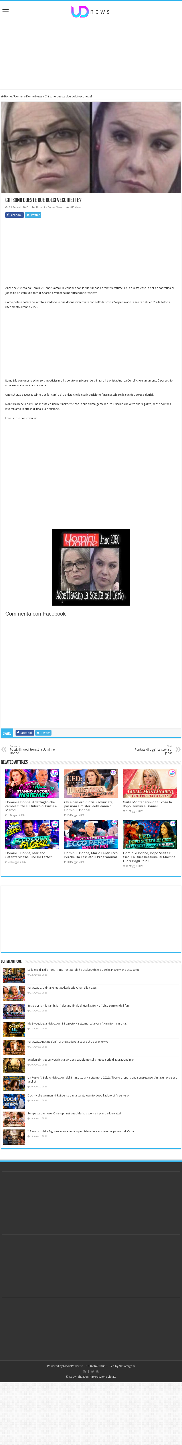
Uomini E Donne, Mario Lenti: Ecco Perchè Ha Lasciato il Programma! (91, 855)
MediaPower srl (73, 1366)
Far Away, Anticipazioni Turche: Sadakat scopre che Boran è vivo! (68, 1041)
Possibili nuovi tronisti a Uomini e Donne (32, 750)
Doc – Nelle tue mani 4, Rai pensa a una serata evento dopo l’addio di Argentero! (78, 1095)
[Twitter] (93, 1371)
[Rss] (84, 1371)
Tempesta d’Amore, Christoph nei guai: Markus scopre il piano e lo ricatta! (74, 1113)
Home (8, 96)
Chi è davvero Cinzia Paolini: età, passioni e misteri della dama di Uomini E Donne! (88, 806)
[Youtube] (97, 1371)
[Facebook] (88, 1371)
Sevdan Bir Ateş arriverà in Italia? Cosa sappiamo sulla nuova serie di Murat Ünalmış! (81, 1059)
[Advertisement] (91, 54)
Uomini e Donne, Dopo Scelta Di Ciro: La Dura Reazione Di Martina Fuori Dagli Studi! (149, 857)
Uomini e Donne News (28, 96)
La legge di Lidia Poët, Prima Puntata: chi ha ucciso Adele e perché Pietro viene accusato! (83, 969)
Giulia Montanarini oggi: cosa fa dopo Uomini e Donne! (147, 804)
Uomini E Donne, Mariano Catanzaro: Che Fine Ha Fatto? (28, 855)
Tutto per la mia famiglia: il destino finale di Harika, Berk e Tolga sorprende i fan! (78, 1005)
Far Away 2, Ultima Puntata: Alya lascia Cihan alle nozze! (62, 987)
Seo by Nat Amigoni (122, 1366)
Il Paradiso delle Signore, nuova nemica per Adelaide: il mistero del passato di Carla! (81, 1131)
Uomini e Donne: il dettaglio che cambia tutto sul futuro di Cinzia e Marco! (31, 806)
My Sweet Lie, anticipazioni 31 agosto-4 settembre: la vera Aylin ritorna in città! (77, 1023)
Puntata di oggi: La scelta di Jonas (153, 750)
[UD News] (91, 11)
